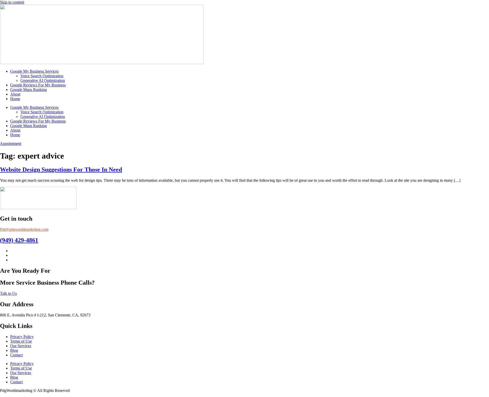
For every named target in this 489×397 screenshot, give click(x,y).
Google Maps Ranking (28, 89)
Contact (16, 355)
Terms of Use (21, 341)
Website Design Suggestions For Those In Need (61, 169)
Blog (14, 350)
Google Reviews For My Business (38, 85)
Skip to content (12, 2)
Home (15, 99)
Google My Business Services (34, 71)
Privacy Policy (22, 336)
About (15, 94)
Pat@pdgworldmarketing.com (24, 229)
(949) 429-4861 (19, 240)
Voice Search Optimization (41, 76)
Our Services (20, 346)
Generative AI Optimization (42, 80)
